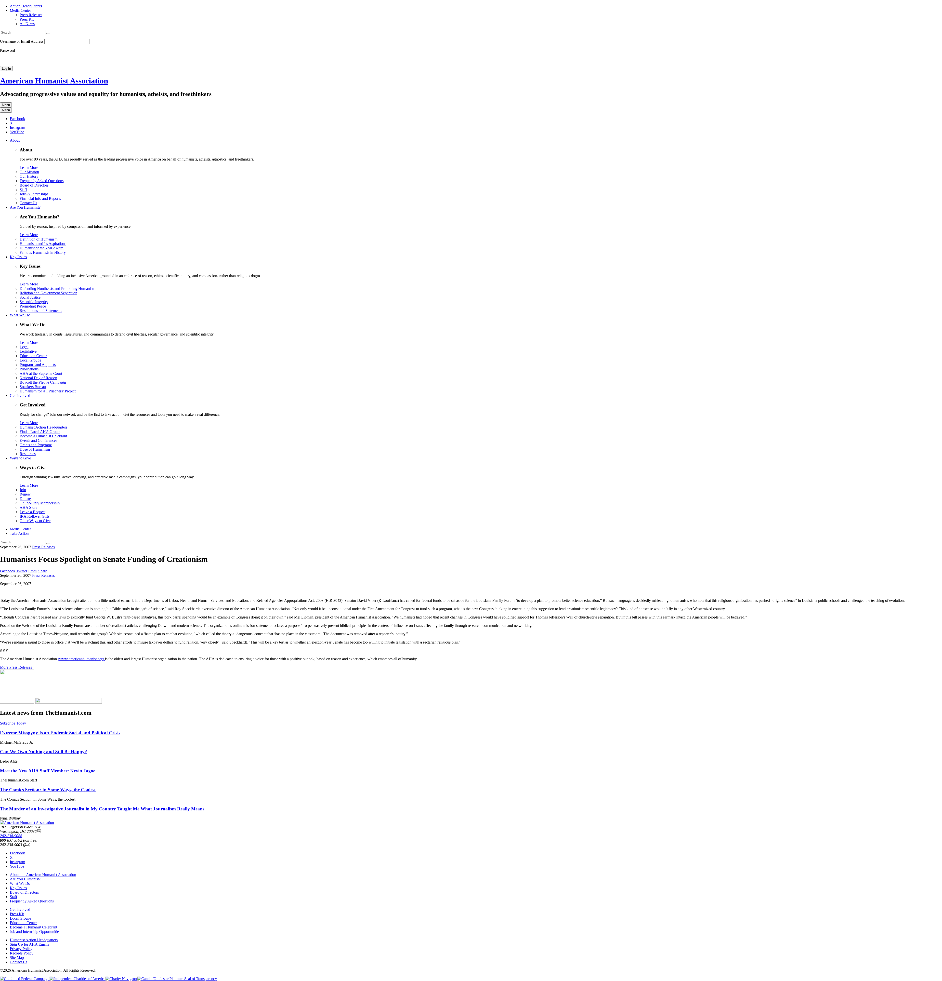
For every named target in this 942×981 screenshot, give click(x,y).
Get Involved (20, 395)
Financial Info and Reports (40, 198)
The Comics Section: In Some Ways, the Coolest (48, 789)
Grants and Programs (36, 445)
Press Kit (27, 19)
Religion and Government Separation (48, 293)
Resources (28, 454)
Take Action (19, 533)
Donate (25, 499)
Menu (6, 105)
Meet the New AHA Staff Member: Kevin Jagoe (47, 770)
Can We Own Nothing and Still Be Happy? (43, 751)
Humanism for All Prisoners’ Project (48, 391)
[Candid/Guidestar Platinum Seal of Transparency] (177, 979)
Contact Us (28, 203)
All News (27, 24)
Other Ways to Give (35, 521)
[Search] (48, 33)
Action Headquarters (26, 6)
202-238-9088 (11, 836)
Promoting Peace (33, 306)
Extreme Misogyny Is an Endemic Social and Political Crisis (60, 732)
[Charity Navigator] (121, 979)
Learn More (29, 167)
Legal (24, 347)
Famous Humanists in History (43, 252)
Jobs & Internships (34, 194)
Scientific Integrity (34, 302)
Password (7, 50)
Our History (29, 176)
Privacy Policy (21, 949)
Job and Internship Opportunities (35, 931)
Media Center (20, 10)
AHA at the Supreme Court (41, 373)
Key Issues (18, 257)
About (15, 140)
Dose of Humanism (35, 449)
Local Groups (30, 360)
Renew (25, 494)
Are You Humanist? (25, 207)
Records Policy (21, 953)
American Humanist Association (54, 80)
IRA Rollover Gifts (34, 516)
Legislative (28, 351)
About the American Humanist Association (43, 875)
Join (23, 490)
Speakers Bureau (33, 387)
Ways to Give (20, 458)
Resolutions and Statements (41, 311)
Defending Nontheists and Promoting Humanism (57, 288)
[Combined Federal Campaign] (25, 979)
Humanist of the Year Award (42, 248)
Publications (29, 369)
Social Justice (30, 297)
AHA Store (28, 507)
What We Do (20, 315)
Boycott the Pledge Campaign (43, 382)
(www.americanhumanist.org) (81, 659)
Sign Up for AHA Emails (29, 944)
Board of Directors (34, 185)
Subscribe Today (13, 723)
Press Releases (31, 15)
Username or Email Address (21, 41)
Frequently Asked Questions (42, 181)
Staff (23, 190)
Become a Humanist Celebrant (43, 436)
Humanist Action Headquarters (43, 427)
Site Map (17, 957)
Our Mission (29, 172)
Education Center (33, 356)
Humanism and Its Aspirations (43, 244)
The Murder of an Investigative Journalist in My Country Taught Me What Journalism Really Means (102, 808)
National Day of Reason (38, 378)
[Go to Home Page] (27, 822)
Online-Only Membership (40, 503)
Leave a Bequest (32, 512)
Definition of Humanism (38, 239)
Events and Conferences (38, 440)
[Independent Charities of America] (77, 979)
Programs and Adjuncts (38, 365)
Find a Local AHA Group (40, 432)
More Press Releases (16, 667)
